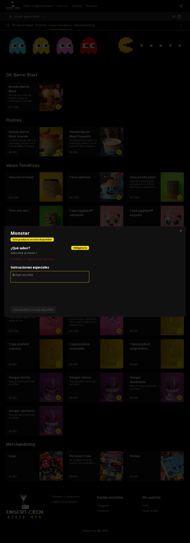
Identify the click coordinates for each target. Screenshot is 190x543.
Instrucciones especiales (30, 267)
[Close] (180, 230)
